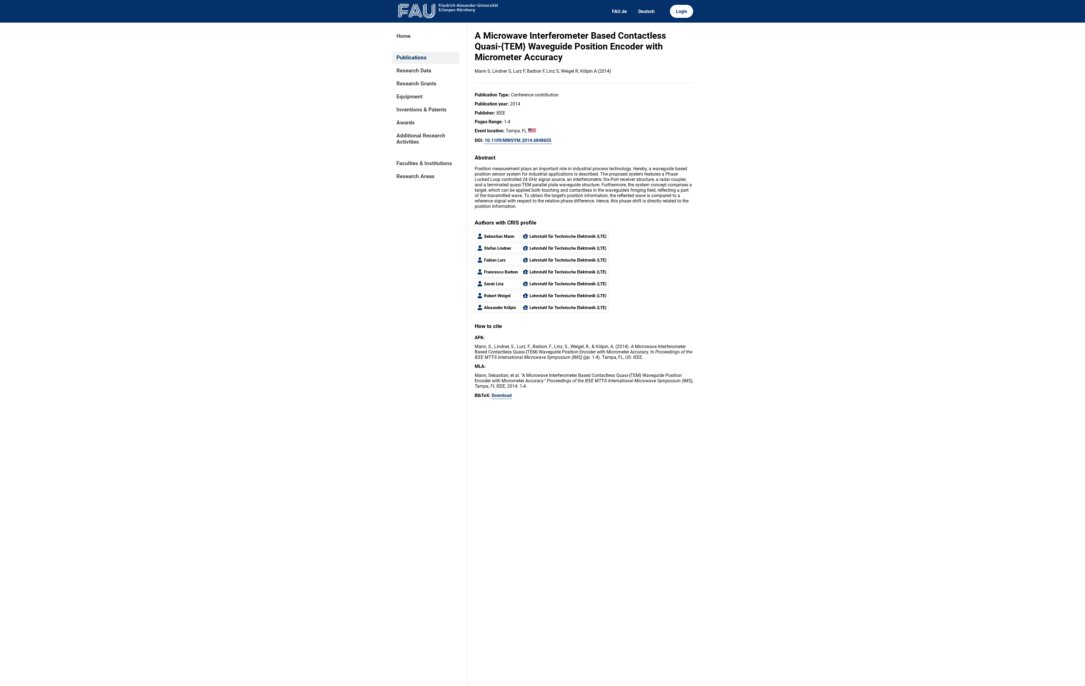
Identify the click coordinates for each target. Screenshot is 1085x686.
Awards (405, 123)
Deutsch (646, 11)
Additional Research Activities (420, 139)
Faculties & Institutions (424, 163)
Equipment (409, 97)
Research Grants (416, 84)
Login (681, 11)
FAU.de (619, 11)
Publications (411, 58)
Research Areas (415, 176)
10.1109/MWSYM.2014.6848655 (518, 140)
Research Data (413, 71)
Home (403, 36)
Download (502, 395)
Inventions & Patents (421, 110)
